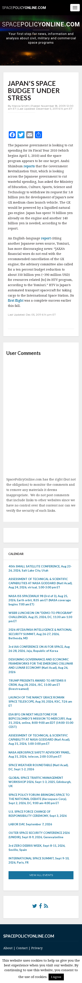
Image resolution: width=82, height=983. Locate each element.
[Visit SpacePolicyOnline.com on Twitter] (34, 907)
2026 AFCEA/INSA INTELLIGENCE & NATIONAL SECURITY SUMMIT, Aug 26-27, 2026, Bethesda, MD (40, 634)
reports (30, 166)
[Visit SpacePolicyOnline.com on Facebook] (40, 907)
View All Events (41, 875)
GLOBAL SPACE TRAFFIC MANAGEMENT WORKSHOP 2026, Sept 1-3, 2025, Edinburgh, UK (40, 782)
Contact (22, 948)
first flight (16, 300)
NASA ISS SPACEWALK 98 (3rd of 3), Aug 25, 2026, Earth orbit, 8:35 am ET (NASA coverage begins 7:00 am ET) (40, 600)
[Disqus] (41, 417)
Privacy (37, 948)
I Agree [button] (56, 977)
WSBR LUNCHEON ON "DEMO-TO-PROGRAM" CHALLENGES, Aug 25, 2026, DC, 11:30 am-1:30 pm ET (40, 617)
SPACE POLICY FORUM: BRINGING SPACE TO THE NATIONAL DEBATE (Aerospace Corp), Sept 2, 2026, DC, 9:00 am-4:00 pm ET (39, 799)
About (7, 948)
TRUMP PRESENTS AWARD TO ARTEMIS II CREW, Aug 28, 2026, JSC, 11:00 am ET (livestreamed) (37, 685)
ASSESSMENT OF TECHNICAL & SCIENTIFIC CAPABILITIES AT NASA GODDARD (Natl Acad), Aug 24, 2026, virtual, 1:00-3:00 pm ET (40, 583)
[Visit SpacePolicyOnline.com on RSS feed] (46, 907)
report (46, 238)
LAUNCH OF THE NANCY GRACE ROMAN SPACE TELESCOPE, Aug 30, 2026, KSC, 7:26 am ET (40, 701)
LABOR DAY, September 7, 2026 (30, 824)
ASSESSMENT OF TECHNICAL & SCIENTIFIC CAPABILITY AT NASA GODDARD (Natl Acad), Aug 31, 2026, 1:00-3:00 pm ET (39, 739)
